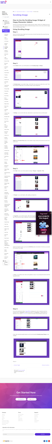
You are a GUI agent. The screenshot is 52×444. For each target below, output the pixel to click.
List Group (6, 41)
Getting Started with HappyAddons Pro (7, 22)
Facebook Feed (6, 110)
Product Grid (6, 150)
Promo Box (6, 91)
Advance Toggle (6, 44)
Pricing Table (6, 88)
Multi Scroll (6, 238)
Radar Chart (6, 103)
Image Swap (6, 222)
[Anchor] (33, 22)
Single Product (5, 163)
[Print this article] (49, 14)
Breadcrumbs (6, 116)
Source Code (6, 61)
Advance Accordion (6, 51)
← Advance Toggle (16, 365)
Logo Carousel (6, 58)
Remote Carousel (6, 201)
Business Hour (6, 64)
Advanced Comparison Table (6, 210)
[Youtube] (49, 441)
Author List (6, 135)
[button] (50, 213)
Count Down (6, 72)
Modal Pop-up (6, 157)
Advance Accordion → (46, 365)
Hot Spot (6, 93)
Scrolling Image (6, 47)
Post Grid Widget (6, 132)
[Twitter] (47, 441)
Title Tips (6, 224)
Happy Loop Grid (6, 229)
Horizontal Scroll (6, 254)
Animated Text (6, 82)
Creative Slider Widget (6, 218)
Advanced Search (6, 257)
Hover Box (6, 70)
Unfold (5, 190)
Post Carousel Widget (6, 126)
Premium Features (6, 27)
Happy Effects (28, 311)
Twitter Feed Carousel (6, 114)
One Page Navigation (6, 180)
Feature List (6, 79)
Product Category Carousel (6, 147)
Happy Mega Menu (6, 170)
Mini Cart (6, 159)
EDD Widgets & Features (6, 262)
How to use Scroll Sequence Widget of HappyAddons (7, 243)
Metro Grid (6, 226)
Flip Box (5, 77)
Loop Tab (6, 232)
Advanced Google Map (6, 193)
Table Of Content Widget (6, 197)
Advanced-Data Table (6, 153)
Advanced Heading (6, 35)
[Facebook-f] (44, 441)
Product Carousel (6, 138)
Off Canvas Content (6, 166)
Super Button (5, 250)
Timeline (6, 75)
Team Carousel (6, 38)
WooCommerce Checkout (7, 177)
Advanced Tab (6, 54)
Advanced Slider (6, 187)
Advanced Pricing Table (6, 214)
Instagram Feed (6, 67)
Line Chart (6, 101)
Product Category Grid (6, 142)
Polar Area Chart (6, 107)
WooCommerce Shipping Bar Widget (7, 205)
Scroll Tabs (6, 247)
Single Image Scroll (6, 184)
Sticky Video (6, 129)
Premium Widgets (6, 31)
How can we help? (21, 370)
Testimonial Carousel (6, 86)
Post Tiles (6, 118)
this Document (25, 313)
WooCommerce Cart (7, 173)
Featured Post (6, 235)
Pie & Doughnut (6, 98)
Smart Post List (6, 122)
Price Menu (6, 95)
